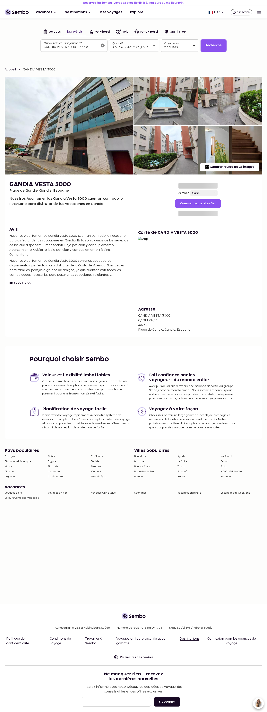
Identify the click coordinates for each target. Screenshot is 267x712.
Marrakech (140, 461)
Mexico (138, 476)
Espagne (10, 456)
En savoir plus (20, 282)
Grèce (51, 456)
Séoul (224, 461)
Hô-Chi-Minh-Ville (231, 471)
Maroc (9, 466)
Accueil (10, 69)
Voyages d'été (13, 492)
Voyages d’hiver (57, 492)
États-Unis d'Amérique (18, 461)
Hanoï (181, 476)
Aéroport (183, 193)
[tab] (52, 32)
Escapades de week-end (235, 492)
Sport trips (140, 492)
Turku (224, 466)
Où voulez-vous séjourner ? (63, 43)
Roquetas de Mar (144, 471)
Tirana (181, 466)
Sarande (226, 476)
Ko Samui (226, 456)
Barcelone (140, 456)
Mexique (96, 466)
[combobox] (71, 47)
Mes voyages (110, 12)
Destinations (76, 12)
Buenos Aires (142, 466)
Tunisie (95, 461)
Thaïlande (97, 456)
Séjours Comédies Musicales (22, 498)
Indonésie (54, 471)
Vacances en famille (189, 492)
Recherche (213, 45)
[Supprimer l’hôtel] (102, 45)
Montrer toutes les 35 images (232, 167)
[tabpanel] (133, 45)
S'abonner (167, 701)
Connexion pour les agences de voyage (231, 641)
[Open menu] (259, 12)
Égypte (52, 461)
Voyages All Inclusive (103, 492)
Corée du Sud (56, 476)
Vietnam (96, 471)
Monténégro (98, 476)
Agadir (181, 456)
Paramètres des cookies (136, 657)
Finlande (53, 466)
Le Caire (182, 461)
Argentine (10, 476)
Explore (136, 12)
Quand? (117, 43)
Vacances (44, 12)
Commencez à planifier (198, 203)
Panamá (182, 471)
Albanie (9, 471)
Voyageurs (171, 43)
